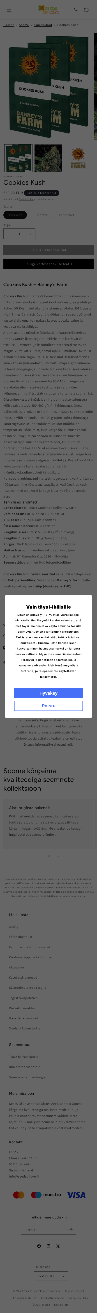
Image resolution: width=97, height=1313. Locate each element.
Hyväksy (48, 693)
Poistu (48, 705)
